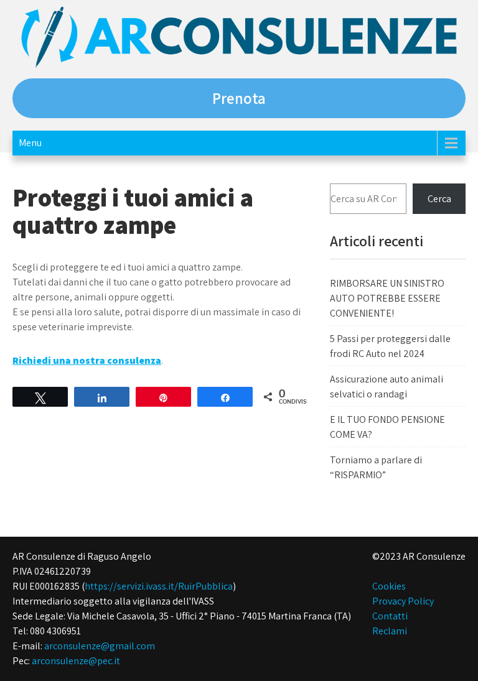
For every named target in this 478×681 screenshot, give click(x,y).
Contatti (390, 616)
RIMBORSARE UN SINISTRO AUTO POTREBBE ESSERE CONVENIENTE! (387, 298)
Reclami (389, 630)
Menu (30, 142)
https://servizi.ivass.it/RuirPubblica (159, 586)
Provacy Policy (403, 601)
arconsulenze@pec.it (76, 660)
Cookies (389, 586)
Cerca (439, 198)
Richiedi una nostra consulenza (86, 360)
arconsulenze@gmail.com (99, 645)
